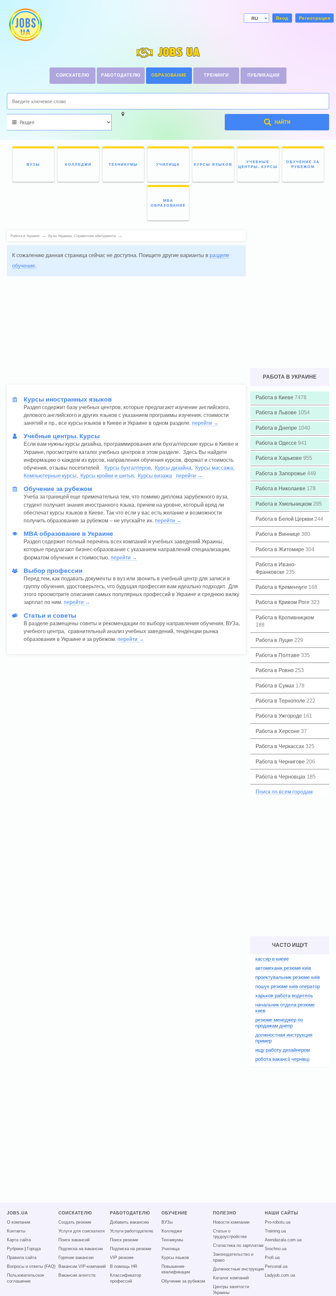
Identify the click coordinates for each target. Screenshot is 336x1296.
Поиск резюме (124, 1240)
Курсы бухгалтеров (127, 468)
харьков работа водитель (284, 995)
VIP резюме (122, 1257)
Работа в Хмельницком (284, 504)
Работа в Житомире (280, 549)
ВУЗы (167, 1222)
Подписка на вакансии (80, 1249)
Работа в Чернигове (281, 761)
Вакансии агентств (76, 1275)
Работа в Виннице (278, 534)
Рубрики (15, 1249)
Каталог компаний (231, 1278)
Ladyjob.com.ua (280, 1275)
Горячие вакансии (76, 1257)
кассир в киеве (272, 959)
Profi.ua (272, 1257)
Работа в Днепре (277, 428)
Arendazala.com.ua (283, 1240)
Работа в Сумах (276, 685)
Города (34, 1249)
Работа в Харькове (279, 458)
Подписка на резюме (130, 1249)
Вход (282, 18)
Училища (170, 1249)
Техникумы (172, 1240)
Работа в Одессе (277, 443)
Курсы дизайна (172, 468)
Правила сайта (21, 1257)
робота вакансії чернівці (282, 1059)
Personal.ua (276, 1266)
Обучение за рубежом (183, 1281)
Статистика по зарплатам (238, 1245)
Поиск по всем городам (284, 792)
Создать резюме (74, 1222)
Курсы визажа (154, 476)
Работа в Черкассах (280, 746)
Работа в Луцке (275, 640)
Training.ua (275, 1231)
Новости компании (231, 1222)
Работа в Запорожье (281, 473)
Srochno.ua (275, 1249)
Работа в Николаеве (281, 488)
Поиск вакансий (74, 1240)
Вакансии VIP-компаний (82, 1266)
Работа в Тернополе (281, 701)
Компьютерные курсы (50, 476)
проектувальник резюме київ (287, 977)
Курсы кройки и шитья (106, 476)
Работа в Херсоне (278, 731)
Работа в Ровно (275, 670)
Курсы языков (175, 1257)
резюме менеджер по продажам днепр (279, 1022)
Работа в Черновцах (281, 776)
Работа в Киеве (275, 397)
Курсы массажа (213, 468)
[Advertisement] (126, 327)
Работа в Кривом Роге (283, 602)
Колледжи (171, 1231)
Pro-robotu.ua (277, 1222)
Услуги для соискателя (81, 1231)
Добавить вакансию (129, 1222)
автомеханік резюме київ (283, 968)
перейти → (205, 423)
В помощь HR (123, 1266)
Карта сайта (19, 1240)
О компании (18, 1222)
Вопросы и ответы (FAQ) (31, 1266)
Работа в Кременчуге (282, 587)
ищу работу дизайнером (282, 1050)
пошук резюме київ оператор (287, 986)
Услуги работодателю (131, 1231)
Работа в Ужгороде (279, 716)
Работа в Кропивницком (285, 617)
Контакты (16, 1231)
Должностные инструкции (238, 1269)
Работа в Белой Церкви (285, 519)
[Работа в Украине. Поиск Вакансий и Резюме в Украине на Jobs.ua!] (25, 25)
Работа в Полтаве (278, 655)
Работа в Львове (277, 412)
